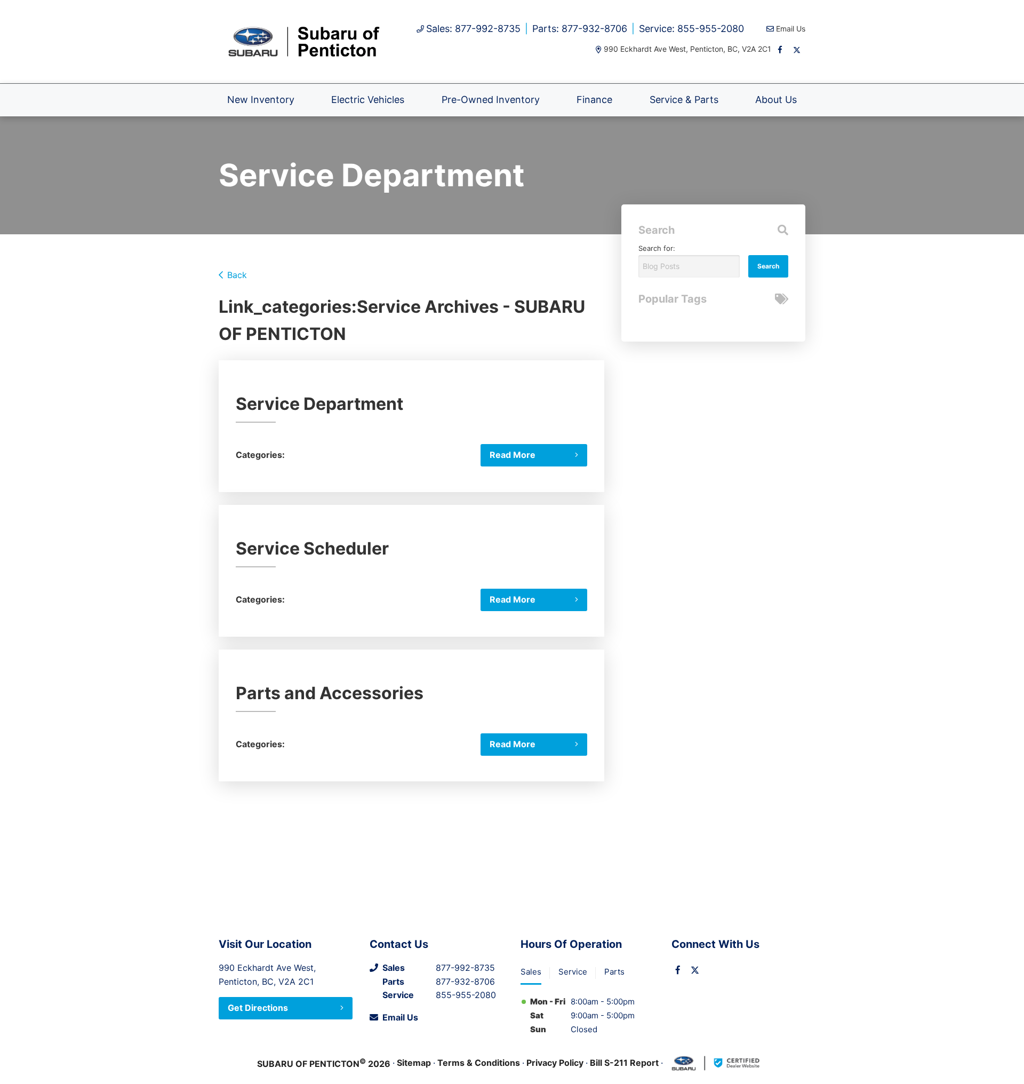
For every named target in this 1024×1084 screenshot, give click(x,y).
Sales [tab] (531, 972)
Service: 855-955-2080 (691, 28)
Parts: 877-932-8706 (579, 28)
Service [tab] (572, 972)
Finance (594, 99)
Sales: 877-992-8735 (473, 28)
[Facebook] (779, 49)
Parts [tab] (614, 972)
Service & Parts (684, 99)
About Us (776, 99)
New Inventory (260, 99)
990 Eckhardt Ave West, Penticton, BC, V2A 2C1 (687, 48)
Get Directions (258, 1007)
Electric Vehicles (367, 99)
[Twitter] (796, 49)
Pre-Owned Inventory (491, 99)
